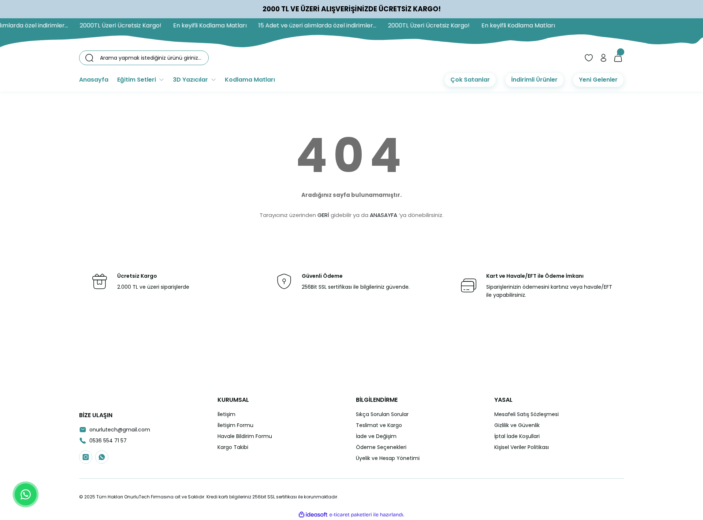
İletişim (226, 414)
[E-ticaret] (350, 515)
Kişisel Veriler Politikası (521, 447)
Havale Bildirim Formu (244, 436)
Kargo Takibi (232, 447)
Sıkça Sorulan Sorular (382, 414)
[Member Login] (603, 58)
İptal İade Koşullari (517, 436)
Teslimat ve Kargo (379, 425)
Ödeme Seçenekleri (381, 447)
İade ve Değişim (376, 436)
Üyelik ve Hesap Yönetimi (388, 458)
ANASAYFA (383, 215)
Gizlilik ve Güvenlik (517, 425)
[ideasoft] (313, 514)
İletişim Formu (235, 425)
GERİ (323, 215)
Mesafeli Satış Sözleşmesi (526, 414)
